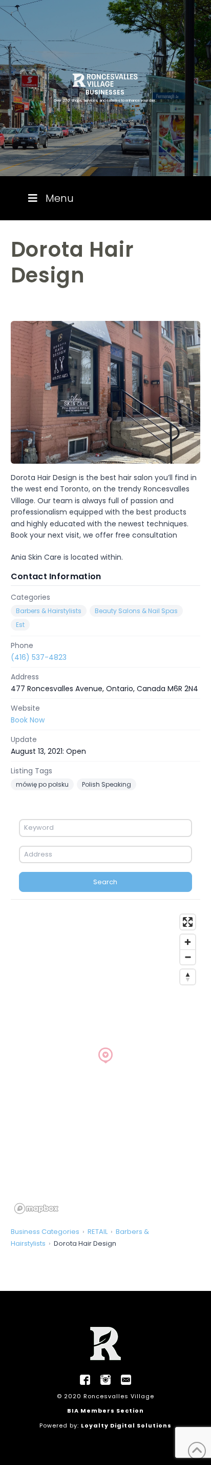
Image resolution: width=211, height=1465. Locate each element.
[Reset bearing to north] (187, 976)
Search (105, 882)
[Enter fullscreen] (187, 922)
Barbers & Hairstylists (48, 610)
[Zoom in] (187, 942)
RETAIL (98, 1231)
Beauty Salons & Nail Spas (136, 610)
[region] (106, 1063)
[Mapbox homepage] (36, 1208)
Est (20, 624)
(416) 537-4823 (39, 657)
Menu (60, 198)
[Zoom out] (187, 956)
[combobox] (106, 827)
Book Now (28, 720)
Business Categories (45, 1231)
